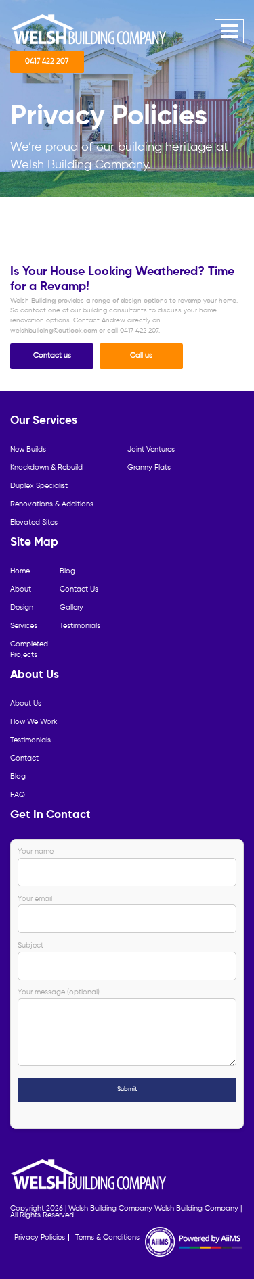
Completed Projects (29, 649)
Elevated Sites (34, 522)
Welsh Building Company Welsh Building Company (153, 1208)
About (20, 589)
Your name (36, 852)
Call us (141, 355)
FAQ (17, 795)
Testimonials (80, 626)
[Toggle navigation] (229, 31)
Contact (24, 758)
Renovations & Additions (51, 504)
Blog (67, 571)
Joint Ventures (151, 449)
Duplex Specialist (39, 486)
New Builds (28, 449)
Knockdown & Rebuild (46, 467)
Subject (30, 946)
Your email (35, 899)
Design (21, 607)
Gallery (71, 607)
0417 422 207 (46, 61)
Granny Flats (149, 467)
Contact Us (79, 589)
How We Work (33, 722)
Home (20, 571)
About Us (25, 703)
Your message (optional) (59, 992)
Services (23, 626)
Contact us (52, 355)
